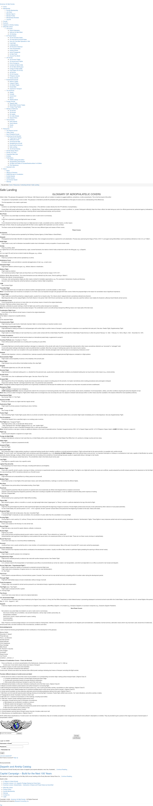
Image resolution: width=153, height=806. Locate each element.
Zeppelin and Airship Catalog (15, 766)
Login (4, 797)
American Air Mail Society (7, 4)
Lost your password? (6, 756)
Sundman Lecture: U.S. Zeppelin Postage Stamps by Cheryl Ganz (21, 783)
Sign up (16, 758)
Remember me (5, 750)
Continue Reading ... (62, 769)
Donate (76, 736)
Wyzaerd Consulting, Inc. (22, 801)
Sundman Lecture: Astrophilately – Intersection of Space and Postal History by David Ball (28, 785)
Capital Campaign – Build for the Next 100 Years (26, 773)
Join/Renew (76, 738)
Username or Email (5, 743)
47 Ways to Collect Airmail (10, 781)
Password (3, 747)
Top (1, 805)
